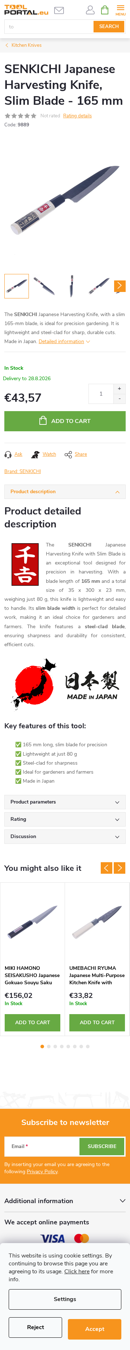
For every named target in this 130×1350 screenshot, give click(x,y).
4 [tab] (62, 1046)
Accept (94, 1329)
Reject (35, 1327)
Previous (106, 868)
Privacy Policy (42, 1171)
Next (119, 868)
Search (109, 26)
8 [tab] (88, 1046)
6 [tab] (75, 1046)
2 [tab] (49, 1046)
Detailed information (61, 341)
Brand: (22, 471)
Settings (65, 1299)
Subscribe (102, 1146)
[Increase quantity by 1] (119, 389)
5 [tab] (68, 1046)
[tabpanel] (32, 959)
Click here (77, 1271)
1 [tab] (42, 1046)
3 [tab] (55, 1046)
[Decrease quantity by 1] (119, 399)
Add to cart (71, 421)
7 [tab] (81, 1046)
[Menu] (120, 9)
